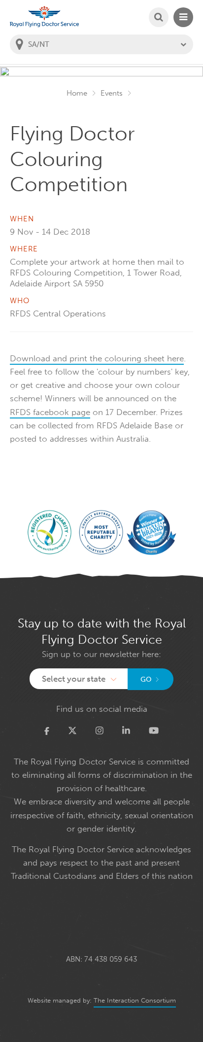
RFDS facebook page (50, 412)
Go (146, 679)
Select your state (73, 679)
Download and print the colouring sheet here (97, 358)
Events (112, 93)
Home (77, 93)
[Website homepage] (44, 16)
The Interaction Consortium (135, 1000)
